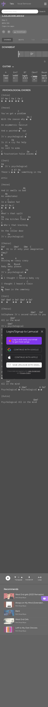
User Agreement (34, 371)
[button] (25, 357)
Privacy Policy (25, 373)
